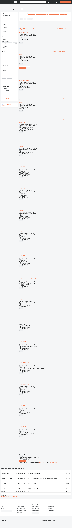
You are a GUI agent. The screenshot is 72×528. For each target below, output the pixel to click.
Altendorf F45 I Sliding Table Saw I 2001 (27, 278)
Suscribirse (23, 67)
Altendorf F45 (22, 54)
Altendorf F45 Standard (24, 405)
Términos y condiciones (21, 504)
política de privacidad (42, 69)
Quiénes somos (3, 504)
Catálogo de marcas (20, 512)
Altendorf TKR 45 (22, 341)
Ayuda (2, 506)
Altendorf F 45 (22, 447)
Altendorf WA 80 (22, 426)
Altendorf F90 (22, 188)
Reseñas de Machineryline (21, 510)
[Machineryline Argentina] (7, 2)
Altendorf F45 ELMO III (24, 80)
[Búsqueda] (20, 2)
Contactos (2, 508)
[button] (20, 43)
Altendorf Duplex (22, 299)
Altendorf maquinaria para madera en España (9, 496)
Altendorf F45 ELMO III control (25, 319)
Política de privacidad (20, 506)
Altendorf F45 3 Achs (23, 32)
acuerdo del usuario (53, 69)
